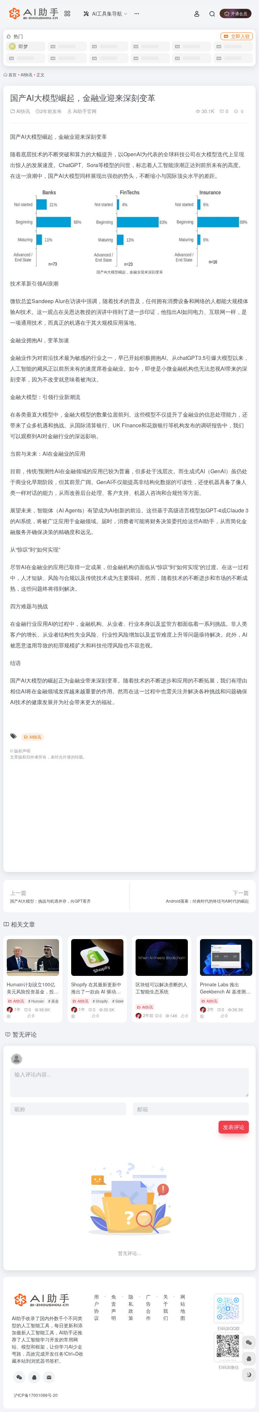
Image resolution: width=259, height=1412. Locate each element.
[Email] (49, 1377)
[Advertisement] (129, 812)
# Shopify (100, 1001)
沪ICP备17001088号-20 (36, 1395)
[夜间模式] (249, 1375)
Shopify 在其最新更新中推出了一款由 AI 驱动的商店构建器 (96, 991)
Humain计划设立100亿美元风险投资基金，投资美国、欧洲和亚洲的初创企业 (33, 995)
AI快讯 (26, 74)
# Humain (36, 1001)
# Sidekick (120, 1001)
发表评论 (233, 1127)
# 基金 (53, 1001)
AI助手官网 (84, 111)
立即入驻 (240, 36)
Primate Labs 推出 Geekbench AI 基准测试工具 (225, 991)
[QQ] (34, 1377)
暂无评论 (24, 1034)
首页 (12, 74)
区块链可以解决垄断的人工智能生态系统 (162, 988)
